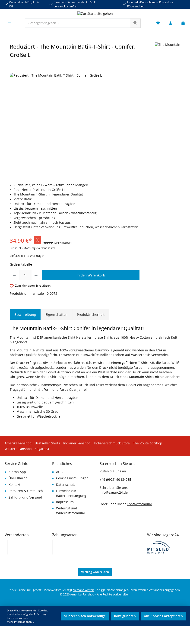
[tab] (25, 314)
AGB (59, 472)
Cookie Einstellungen (72, 478)
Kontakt (14, 485)
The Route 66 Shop (147, 443)
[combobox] (77, 23)
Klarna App (17, 472)
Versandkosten (83, 590)
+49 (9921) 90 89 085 (115, 479)
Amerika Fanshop (18, 443)
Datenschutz (66, 485)
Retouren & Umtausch (26, 491)
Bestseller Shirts (47, 443)
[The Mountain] (167, 53)
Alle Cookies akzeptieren (163, 616)
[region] (95, 123)
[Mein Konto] (170, 23)
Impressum (65, 502)
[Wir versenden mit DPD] (7, 547)
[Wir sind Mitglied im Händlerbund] (159, 547)
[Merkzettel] (158, 23)
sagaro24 (42, 449)
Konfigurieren (125, 616)
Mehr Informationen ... (21, 621)
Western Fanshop (18, 449)
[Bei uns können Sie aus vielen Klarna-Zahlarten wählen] (52, 547)
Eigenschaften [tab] (56, 314)
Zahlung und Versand (25, 497)
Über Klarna (18, 478)
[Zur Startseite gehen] (95, 13)
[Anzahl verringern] (14, 275)
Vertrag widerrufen (95, 572)
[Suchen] (135, 23)
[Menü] (10, 23)
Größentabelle (21, 264)
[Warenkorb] (181, 23)
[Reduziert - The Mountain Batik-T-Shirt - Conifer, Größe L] (95, 123)
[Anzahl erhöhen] (36, 275)
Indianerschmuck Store (112, 443)
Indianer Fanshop (77, 443)
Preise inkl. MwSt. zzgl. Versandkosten (33, 248)
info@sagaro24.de (114, 492)
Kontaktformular (139, 504)
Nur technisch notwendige (85, 616)
